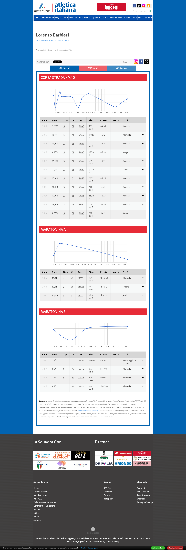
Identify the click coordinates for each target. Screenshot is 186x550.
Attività (148, 17)
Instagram (108, 499)
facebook (134, 5)
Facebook (108, 492)
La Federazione (47, 17)
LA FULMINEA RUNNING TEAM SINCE (52, 41)
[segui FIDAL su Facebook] (141, 61)
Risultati (65, 68)
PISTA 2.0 (73, 17)
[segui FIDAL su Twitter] (146, 61)
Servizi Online (143, 492)
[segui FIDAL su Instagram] (136, 61)
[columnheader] (45, 120)
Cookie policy (113, 542)
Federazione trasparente (89, 17)
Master (127, 17)
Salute (134, 17)
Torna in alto (93, 533)
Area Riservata (143, 495)
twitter (139, 5)
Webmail (141, 499)
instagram (143, 5)
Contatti (141, 488)
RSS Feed (108, 488)
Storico (123, 68)
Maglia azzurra (61, 17)
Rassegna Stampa (145, 502)
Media (140, 17)
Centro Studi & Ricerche (112, 17)
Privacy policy (99, 542)
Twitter (107, 495)
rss (148, 5)
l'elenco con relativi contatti (87, 410)
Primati (94, 68)
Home (36, 488)
